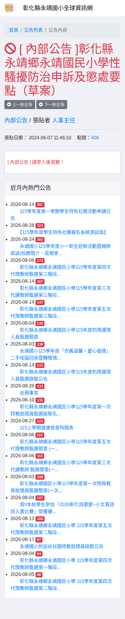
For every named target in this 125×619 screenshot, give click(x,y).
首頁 (13, 30)
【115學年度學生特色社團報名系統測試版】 (64, 232)
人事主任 (63, 120)
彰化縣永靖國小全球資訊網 (58, 8)
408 (95, 137)
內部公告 (16, 120)
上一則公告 (22, 104)
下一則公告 (54, 104)
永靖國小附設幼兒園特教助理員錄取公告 (61, 546)
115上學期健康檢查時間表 (47, 427)
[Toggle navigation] (112, 8)
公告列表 (33, 30)
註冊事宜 (29, 392)
